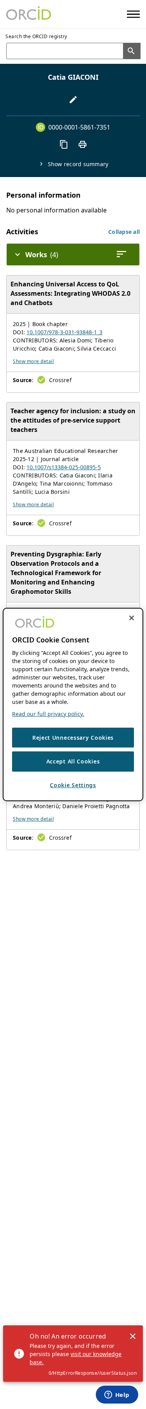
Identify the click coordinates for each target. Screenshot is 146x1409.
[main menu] (133, 14)
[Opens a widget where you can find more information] (116, 1395)
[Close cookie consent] (131, 617)
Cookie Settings (73, 785)
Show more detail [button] (33, 361)
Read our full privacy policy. (48, 714)
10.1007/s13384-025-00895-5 (63, 467)
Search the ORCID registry (36, 36)
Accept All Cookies (73, 761)
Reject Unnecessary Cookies (73, 737)
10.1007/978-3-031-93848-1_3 (64, 332)
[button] (124, 231)
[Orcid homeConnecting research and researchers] (28, 14)
